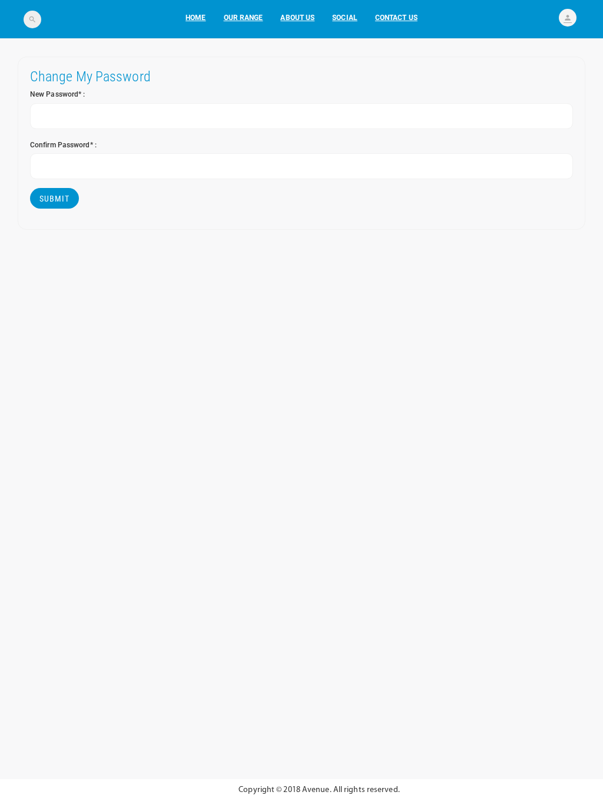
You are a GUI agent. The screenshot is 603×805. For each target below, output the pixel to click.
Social (344, 18)
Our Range (243, 18)
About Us (297, 18)
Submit (54, 198)
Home (195, 18)
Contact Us (396, 18)
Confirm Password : (63, 145)
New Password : (57, 94)
